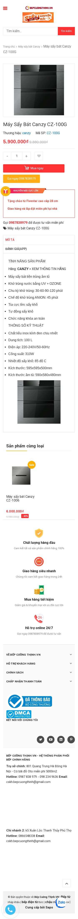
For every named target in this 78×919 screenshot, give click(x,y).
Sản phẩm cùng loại (25, 445)
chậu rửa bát (54, 902)
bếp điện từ (30, 902)
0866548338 (27, 836)
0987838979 (18, 223)
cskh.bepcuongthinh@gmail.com (28, 782)
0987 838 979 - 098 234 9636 (38, 777)
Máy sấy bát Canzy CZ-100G (28, 228)
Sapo (49, 907)
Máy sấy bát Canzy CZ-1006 (20, 498)
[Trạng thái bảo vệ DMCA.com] (18, 714)
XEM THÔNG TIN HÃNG (49, 269)
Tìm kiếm (66, 31)
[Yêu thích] (39, 156)
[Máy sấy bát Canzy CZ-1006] (22, 476)
